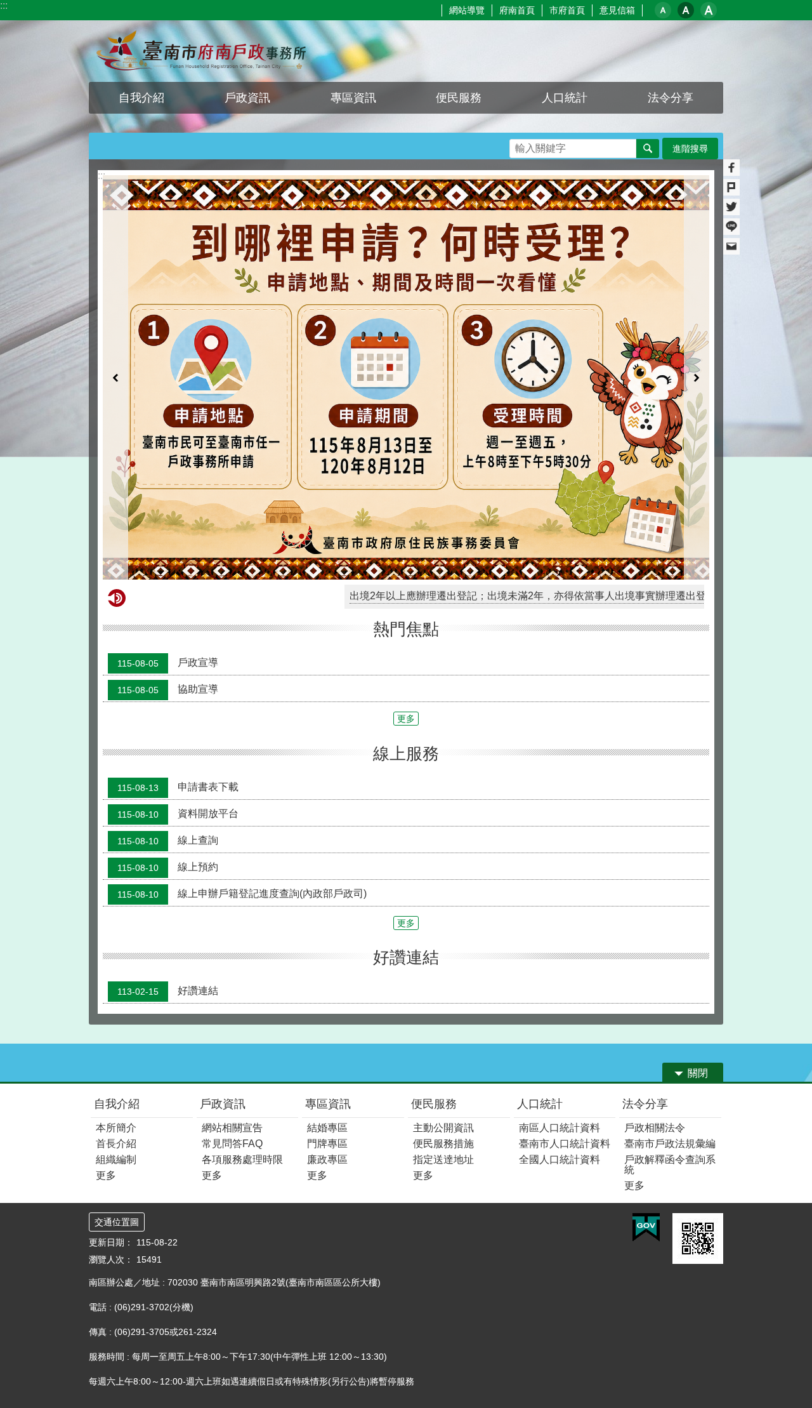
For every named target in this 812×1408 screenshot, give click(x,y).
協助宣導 (167, 556)
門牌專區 (327, 1010)
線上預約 (167, 733)
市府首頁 (567, 10)
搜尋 (519, 145)
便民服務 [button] (458, 97)
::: (4, 5)
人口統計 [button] (564, 97)
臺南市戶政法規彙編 (670, 1010)
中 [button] (686, 10)
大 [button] (708, 10)
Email (731, 246)
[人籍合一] (406, 310)
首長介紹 (116, 1010)
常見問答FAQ (232, 1010)
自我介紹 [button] (141, 97)
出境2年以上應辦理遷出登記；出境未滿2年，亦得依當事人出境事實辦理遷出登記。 (470, 462)
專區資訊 (328, 970)
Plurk (731, 187)
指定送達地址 (443, 1026)
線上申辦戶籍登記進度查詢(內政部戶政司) (242, 760)
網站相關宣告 (232, 994)
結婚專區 (327, 994)
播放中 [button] (687, 187)
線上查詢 (167, 706)
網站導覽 (467, 10)
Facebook (731, 167)
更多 (406, 585)
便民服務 (434, 970)
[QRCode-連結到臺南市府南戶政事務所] (697, 1105)
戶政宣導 (167, 529)
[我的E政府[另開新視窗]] (646, 1094)
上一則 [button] (115, 310)
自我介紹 (117, 970)
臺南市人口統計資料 (564, 1010)
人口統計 (540, 970)
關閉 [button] (698, 939)
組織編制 (116, 1026)
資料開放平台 (178, 680)
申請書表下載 (178, 653)
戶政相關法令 (654, 994)
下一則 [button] (696, 310)
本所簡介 (116, 994)
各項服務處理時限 (242, 1026)
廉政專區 (327, 1026)
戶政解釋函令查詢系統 (670, 1031)
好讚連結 (167, 857)
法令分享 (645, 970)
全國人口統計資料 (559, 1026)
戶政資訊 (223, 970)
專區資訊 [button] (353, 97)
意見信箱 (617, 10)
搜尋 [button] (647, 148)
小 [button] (663, 10)
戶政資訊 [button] (247, 97)
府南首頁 (517, 10)
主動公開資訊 (443, 994)
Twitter (731, 207)
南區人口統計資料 (559, 994)
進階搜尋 (690, 148)
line (731, 226)
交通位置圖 (117, 1089)
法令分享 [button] (670, 97)
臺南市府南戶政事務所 (200, 51)
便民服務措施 (443, 1010)
